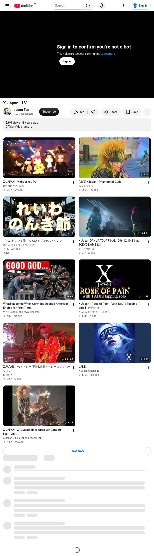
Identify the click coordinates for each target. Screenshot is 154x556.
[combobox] (68, 5)
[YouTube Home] (23, 5)
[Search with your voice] (102, 6)
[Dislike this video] (93, 112)
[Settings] (123, 5)
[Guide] (7, 5)
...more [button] (27, 126)
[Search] (88, 6)
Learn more (107, 53)
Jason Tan (21, 110)
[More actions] (147, 112)
